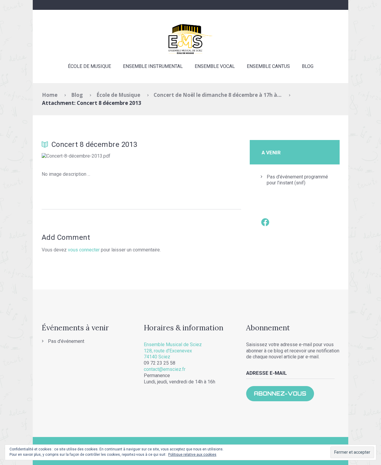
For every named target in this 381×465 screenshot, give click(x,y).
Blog (307, 66)
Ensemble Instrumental (153, 66)
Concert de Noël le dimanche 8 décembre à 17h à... (218, 94)
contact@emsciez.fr (164, 369)
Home (49, 94)
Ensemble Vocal (215, 66)
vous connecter (84, 250)
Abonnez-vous (280, 393)
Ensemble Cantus (268, 66)
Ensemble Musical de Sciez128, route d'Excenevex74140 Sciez (173, 351)
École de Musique (89, 66)
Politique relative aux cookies (192, 454)
